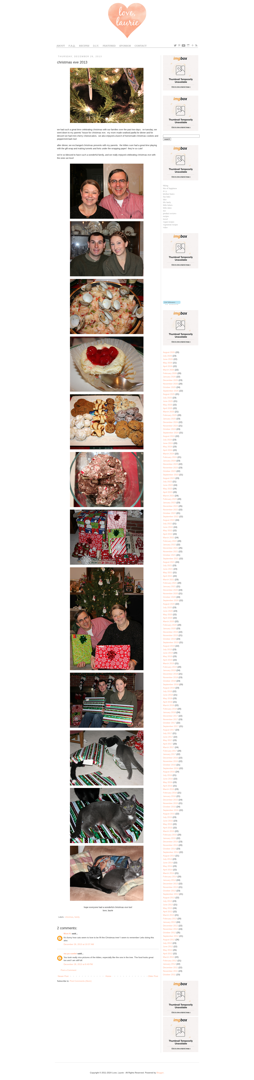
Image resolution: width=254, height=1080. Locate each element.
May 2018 (167, 698)
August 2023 (169, 478)
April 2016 (167, 786)
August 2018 (169, 688)
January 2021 (169, 586)
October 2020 (169, 597)
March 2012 (168, 957)
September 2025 (171, 391)
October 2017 (169, 723)
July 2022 (167, 523)
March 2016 (168, 789)
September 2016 (171, 768)
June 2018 (168, 695)
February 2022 (170, 541)
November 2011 (170, 971)
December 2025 (170, 380)
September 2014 (171, 852)
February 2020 (170, 625)
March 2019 (168, 663)
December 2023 (170, 464)
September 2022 (171, 516)
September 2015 (171, 810)
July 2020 (167, 607)
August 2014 (169, 856)
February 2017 (170, 751)
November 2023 (170, 467)
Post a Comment (68, 970)
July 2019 (167, 649)
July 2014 (167, 859)
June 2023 (168, 485)
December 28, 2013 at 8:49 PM (78, 964)
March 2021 (168, 579)
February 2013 (170, 918)
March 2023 (168, 495)
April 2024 (167, 450)
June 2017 (168, 737)
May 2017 (167, 740)
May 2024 (167, 446)
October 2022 (169, 513)
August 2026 (169, 352)
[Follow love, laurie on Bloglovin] (172, 304)
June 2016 (168, 779)
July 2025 (167, 397)
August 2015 (169, 813)
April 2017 (167, 744)
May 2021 (167, 572)
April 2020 (167, 618)
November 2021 (170, 551)
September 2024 (171, 432)
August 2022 (169, 520)
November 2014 (170, 845)
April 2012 (167, 953)
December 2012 (170, 925)
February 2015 (170, 835)
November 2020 (170, 593)
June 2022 (168, 527)
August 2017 (169, 730)
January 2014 (169, 880)
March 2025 (168, 411)
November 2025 (170, 384)
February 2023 (170, 499)
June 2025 (168, 401)
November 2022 (170, 509)
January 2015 (169, 838)
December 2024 (170, 422)
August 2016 (169, 771)
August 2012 (169, 939)
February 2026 (170, 373)
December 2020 (170, 590)
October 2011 (169, 974)
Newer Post (63, 976)
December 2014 (170, 841)
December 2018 (170, 674)
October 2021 (169, 555)
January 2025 (169, 418)
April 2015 (167, 827)
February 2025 (170, 415)
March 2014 (168, 873)
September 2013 (171, 894)
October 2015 (169, 806)
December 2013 (170, 883)
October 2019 (169, 639)
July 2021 (167, 565)
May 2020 (167, 614)
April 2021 (167, 576)
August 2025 (169, 394)
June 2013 (168, 904)
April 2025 (167, 408)
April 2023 (167, 492)
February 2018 (170, 709)
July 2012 (167, 943)
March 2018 (168, 705)
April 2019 (167, 660)
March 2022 (168, 537)
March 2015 (168, 831)
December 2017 (170, 716)
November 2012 (170, 929)
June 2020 (168, 611)
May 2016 (167, 782)
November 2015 (170, 803)
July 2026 (167, 356)
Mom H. (67, 933)
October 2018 (169, 681)
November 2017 (170, 719)
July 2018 (167, 691)
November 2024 (170, 426)
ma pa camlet (70, 953)
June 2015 (168, 821)
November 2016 (170, 761)
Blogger (160, 1072)
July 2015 (167, 817)
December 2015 (170, 800)
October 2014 (169, 848)
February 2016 (170, 792)
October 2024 (169, 429)
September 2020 (171, 600)
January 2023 (169, 502)
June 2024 (168, 443)
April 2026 (167, 366)
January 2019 (169, 670)
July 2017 (167, 733)
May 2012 (167, 950)
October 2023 (169, 471)
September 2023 (171, 474)
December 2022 (170, 506)
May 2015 (167, 824)
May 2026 (167, 363)
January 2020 (169, 628)
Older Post (153, 976)
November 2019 (170, 635)
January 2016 (169, 796)
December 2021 (170, 548)
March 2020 (168, 621)
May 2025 (167, 405)
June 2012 (168, 946)
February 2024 (170, 457)
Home (108, 976)
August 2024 (169, 436)
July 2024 (167, 439)
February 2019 (170, 667)
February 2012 (170, 960)
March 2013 (168, 915)
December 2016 (170, 758)
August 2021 (169, 562)
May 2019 (167, 656)
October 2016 (169, 765)
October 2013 (169, 890)
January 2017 (169, 754)
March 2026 (168, 370)
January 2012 (169, 964)
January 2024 (169, 460)
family (77, 917)
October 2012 (169, 932)
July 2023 (167, 481)
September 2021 (171, 558)
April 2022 (167, 534)
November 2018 (170, 677)
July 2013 (167, 901)
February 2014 (170, 876)
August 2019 (169, 646)
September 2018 (171, 684)
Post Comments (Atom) (81, 981)
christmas (69, 917)
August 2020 (169, 604)
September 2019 (171, 642)
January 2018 (169, 712)
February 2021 (170, 583)
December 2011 (170, 967)
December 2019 (170, 632)
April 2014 (167, 869)
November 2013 (170, 887)
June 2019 (168, 653)
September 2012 (171, 936)
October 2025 (169, 387)
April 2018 (167, 702)
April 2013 (167, 911)
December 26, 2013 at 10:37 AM (79, 944)
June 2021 (168, 569)
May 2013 (167, 908)
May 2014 (167, 866)
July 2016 (167, 775)
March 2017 (168, 747)
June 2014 (168, 862)
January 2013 (169, 922)
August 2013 (169, 897)
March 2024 (168, 453)
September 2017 (171, 726)
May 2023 (167, 488)
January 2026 (169, 376)
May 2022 (167, 530)
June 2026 (168, 359)
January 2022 (169, 544)
